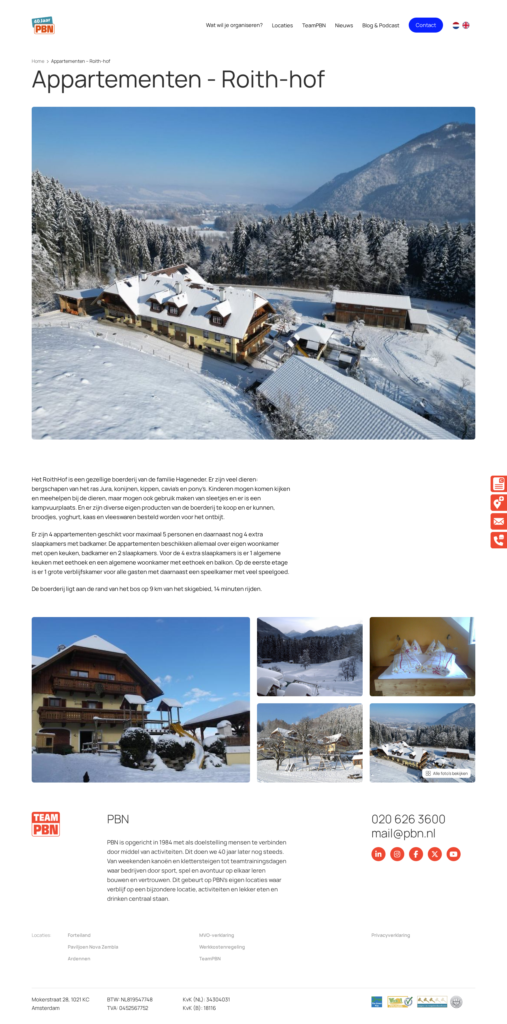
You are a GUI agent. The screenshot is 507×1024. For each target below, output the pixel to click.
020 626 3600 (408, 819)
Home (38, 61)
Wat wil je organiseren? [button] (234, 24)
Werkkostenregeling (222, 947)
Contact (426, 24)
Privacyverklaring (390, 935)
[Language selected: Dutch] (463, 25)
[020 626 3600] (499, 540)
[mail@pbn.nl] (499, 521)
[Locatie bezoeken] (499, 502)
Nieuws (344, 25)
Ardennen (79, 958)
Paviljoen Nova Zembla (93, 947)
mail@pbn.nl (403, 833)
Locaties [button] (282, 25)
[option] (467, 25)
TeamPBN (210, 958)
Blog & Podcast (380, 25)
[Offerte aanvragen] (499, 484)
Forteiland (79, 935)
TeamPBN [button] (314, 25)
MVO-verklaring (216, 935)
